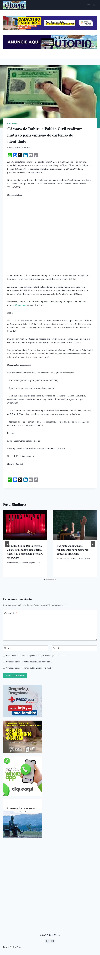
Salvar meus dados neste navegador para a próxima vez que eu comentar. (35, 655)
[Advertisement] (50, 219)
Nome (7, 648)
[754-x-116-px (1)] (50, 29)
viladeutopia (14, 563)
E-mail (57, 648)
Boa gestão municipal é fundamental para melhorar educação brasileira (72, 550)
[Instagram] (52, 941)
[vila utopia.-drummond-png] (22, 818)
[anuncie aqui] (50, 48)
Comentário (10, 613)
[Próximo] (93, 544)
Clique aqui (20, 305)
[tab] (44, 579)
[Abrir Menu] (88, 5)
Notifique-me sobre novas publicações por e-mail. (28, 667)
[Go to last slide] (7, 544)
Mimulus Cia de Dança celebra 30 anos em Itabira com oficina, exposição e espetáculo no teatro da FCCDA (25, 551)
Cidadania (12, 123)
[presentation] (25, 525)
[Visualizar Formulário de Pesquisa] (94, 5)
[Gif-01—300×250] (22, 701)
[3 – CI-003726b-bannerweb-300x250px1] (22, 737)
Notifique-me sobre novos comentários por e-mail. (29, 661)
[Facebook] (47, 941)
